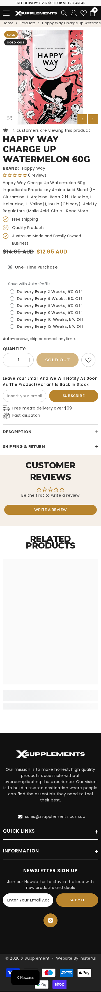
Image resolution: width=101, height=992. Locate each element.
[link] (88, 360)
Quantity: (14, 349)
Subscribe (74, 396)
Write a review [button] (50, 510)
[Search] (64, 13)
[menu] (6, 13)
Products (28, 23)
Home (8, 23)
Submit (77, 900)
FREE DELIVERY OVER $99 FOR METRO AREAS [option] (50, 3)
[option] (50, 77)
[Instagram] (50, 920)
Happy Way (33, 168)
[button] (82, 119)
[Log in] (74, 13)
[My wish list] (84, 13)
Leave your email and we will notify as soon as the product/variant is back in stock (50, 381)
